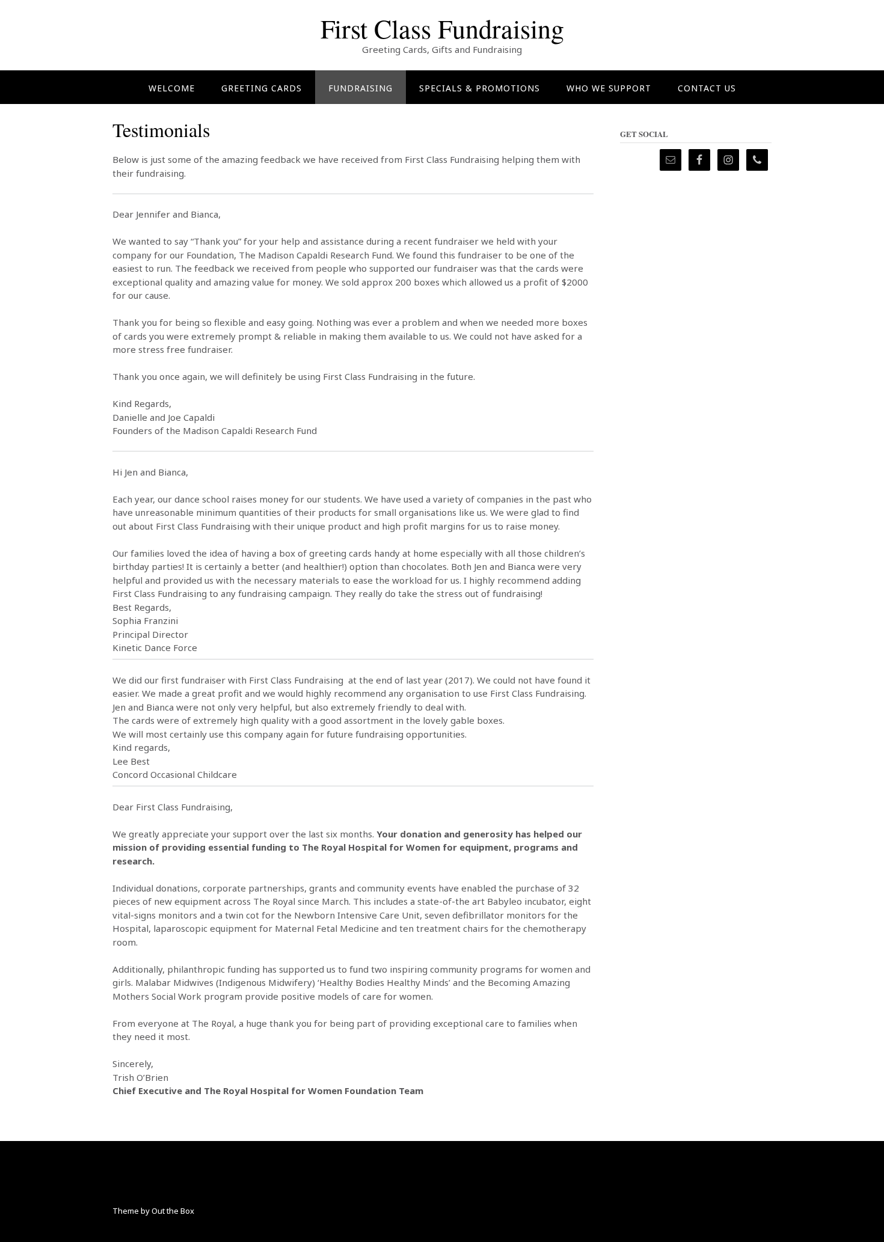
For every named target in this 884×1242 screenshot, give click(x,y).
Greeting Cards (261, 88)
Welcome (172, 88)
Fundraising (360, 88)
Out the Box (173, 1210)
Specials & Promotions (479, 88)
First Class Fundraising (442, 28)
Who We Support (608, 88)
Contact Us (707, 88)
